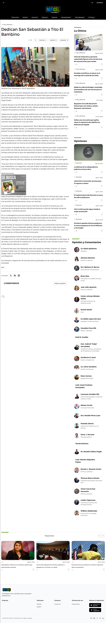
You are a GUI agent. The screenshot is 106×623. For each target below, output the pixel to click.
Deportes (54, 17)
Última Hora (15, 17)
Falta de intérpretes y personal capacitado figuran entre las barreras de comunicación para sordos (88, 59)
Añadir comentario (60, 283)
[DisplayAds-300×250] (35, 184)
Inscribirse (100, 2)
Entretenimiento (66, 17)
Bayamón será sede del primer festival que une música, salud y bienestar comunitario (86, 106)
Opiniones (45, 17)
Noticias (25, 17)
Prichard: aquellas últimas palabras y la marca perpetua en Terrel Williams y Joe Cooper (88, 225)
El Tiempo (91, 17)
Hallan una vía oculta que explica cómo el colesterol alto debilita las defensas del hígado (87, 122)
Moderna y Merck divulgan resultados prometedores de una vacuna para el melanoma (88, 89)
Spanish (39, 604)
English (39, 606)
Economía (35, 17)
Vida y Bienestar (79, 17)
